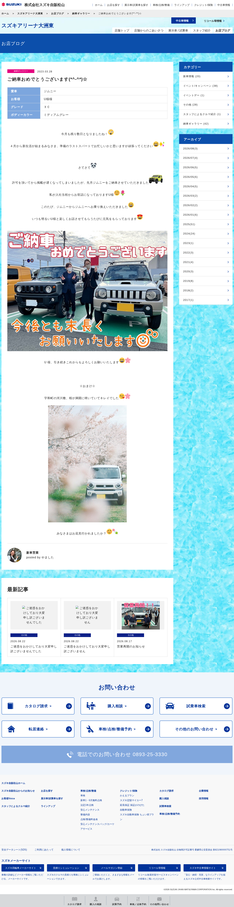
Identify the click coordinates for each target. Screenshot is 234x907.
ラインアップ (182, 5)
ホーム (99, 5)
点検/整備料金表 (89, 819)
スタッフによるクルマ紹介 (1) (202, 114)
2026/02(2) (190, 205)
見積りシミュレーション (66, 867)
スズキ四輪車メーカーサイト (20, 867)
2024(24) (189, 233)
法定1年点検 (87, 805)
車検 (82, 795)
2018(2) (188, 290)
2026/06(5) (190, 167)
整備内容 (85, 814)
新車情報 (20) (192, 76)
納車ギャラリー (81, 13)
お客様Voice (8, 798)
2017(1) (188, 299)
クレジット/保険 (203, 5)
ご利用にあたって (44, 849)
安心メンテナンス (89, 809)
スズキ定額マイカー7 (131, 800)
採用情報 (203, 798)
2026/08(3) (190, 148)
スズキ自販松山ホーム (13, 783)
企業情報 (203, 790)
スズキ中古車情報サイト (203, 867)
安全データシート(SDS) (14, 849)
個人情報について (70, 849)
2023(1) (188, 243)
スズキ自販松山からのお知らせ (18, 790)
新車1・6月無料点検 (91, 800)
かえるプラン (127, 795)
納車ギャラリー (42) (196, 123)
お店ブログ (57, 13)
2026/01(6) (190, 214)
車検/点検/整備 (161, 5)
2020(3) (188, 271)
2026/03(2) (190, 195)
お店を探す (113, 5)
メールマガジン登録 (111, 867)
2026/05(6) (190, 176)
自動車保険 (126, 809)
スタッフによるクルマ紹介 (15, 806)
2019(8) (188, 280)
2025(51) (189, 224)
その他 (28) (190, 104)
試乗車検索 (165, 806)
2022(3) (188, 252)
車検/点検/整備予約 (169, 813)
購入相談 (164, 798)
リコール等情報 (157, 867)
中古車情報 (223, 5)
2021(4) (188, 262)
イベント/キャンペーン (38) (200, 85)
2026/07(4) (190, 157)
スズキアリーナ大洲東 (30, 13)
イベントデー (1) (193, 95)
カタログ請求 (166, 790)
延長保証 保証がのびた (132, 805)
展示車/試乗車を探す (136, 5)
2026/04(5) (190, 186)
